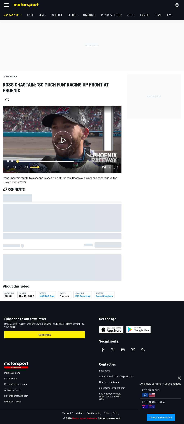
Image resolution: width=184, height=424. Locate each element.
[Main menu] (6, 5)
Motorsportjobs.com (15, 384)
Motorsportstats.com (16, 395)
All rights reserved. (109, 418)
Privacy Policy (111, 413)
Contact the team (109, 382)
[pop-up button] (110, 167)
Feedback (104, 370)
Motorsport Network (84, 418)
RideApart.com (12, 401)
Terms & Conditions (73, 413)
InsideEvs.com (12, 372)
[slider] (62, 161)
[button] (63, 140)
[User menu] (176, 5)
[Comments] (8, 99)
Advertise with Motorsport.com (116, 376)
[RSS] (143, 349)
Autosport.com (12, 389)
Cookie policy (94, 413)
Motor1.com (10, 378)
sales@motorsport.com (112, 387)
